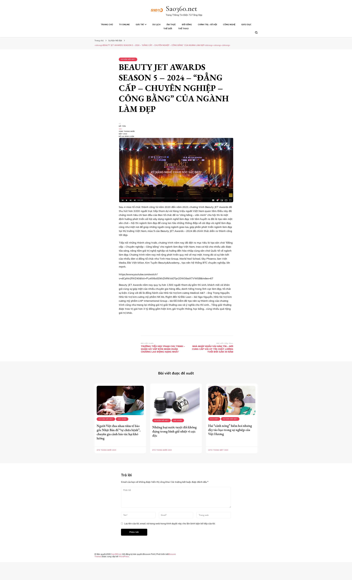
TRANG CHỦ (107, 24)
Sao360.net (181, 8)
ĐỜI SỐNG (187, 24)
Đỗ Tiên (122, 126)
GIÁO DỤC (246, 24)
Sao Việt (214, 419)
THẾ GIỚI (167, 28)
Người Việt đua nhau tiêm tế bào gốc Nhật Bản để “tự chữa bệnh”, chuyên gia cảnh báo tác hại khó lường (118, 432)
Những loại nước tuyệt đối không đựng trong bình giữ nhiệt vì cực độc (174, 431)
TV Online (124, 24)
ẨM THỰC (171, 24)
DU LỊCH (156, 24)
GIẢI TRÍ (140, 24)
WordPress (124, 556)
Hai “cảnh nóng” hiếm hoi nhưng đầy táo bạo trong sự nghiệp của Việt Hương (230, 429)
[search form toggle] (256, 32)
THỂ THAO (183, 28)
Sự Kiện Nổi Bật (128, 59)
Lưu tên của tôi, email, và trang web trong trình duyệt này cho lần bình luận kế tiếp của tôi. (169, 523)
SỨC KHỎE (122, 419)
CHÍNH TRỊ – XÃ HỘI (207, 24)
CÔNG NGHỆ (229, 24)
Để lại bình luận (128, 136)
